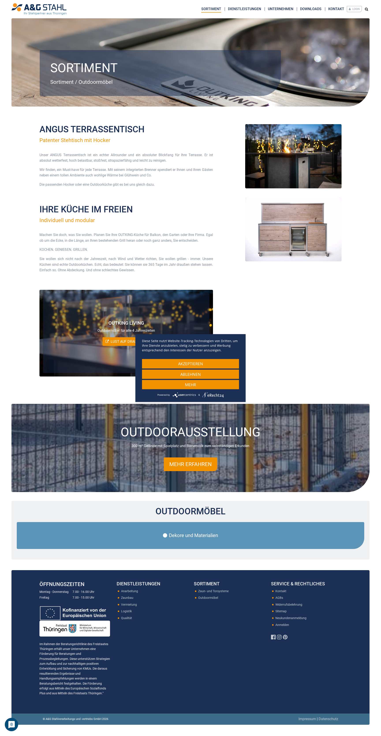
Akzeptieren (190, 363)
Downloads (310, 9)
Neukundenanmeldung (290, 618)
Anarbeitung (129, 591)
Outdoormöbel (208, 597)
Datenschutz (328, 719)
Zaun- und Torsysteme (213, 591)
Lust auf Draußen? (129, 341)
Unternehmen (280, 9)
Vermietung (129, 604)
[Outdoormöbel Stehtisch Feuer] (293, 156)
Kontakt (336, 9)
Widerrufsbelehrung (288, 604)
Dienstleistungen (244, 9)
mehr (190, 384)
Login (356, 9)
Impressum (307, 719)
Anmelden (282, 625)
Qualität (126, 618)
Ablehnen (190, 374)
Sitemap (281, 611)
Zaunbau (127, 597)
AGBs (279, 597)
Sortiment (211, 9)
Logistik (126, 611)
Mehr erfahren (190, 464)
